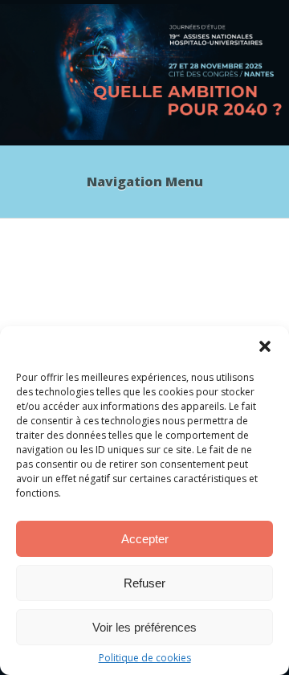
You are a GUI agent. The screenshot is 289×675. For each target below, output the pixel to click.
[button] (265, 346)
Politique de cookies (145, 658)
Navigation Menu (145, 181)
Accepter (145, 539)
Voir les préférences (144, 627)
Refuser (144, 583)
